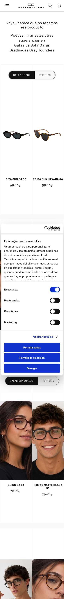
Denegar (32, 368)
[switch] (55, 300)
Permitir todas (32, 347)
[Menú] (7, 6)
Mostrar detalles (43, 336)
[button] (50, 6)
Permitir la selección (32, 357)
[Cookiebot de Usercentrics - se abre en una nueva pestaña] (45, 228)
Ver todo (45, 75)
